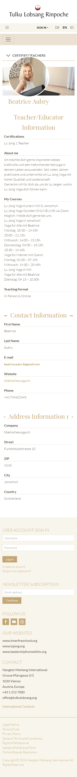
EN (65, 27)
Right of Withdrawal (15, 743)
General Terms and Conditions (22, 738)
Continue (12, 600)
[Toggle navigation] (7, 27)
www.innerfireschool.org (19, 640)
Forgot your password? (16, 571)
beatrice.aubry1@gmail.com (22, 364)
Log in (10, 559)
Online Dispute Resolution (19, 752)
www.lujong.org (13, 646)
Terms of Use (11, 729)
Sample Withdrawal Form (19, 748)
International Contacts (18, 706)
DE (57, 27)
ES (72, 27)
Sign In (41, 27)
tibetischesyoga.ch (17, 381)
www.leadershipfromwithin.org (24, 651)
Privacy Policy (11, 734)
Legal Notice (10, 724)
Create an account (13, 566)
